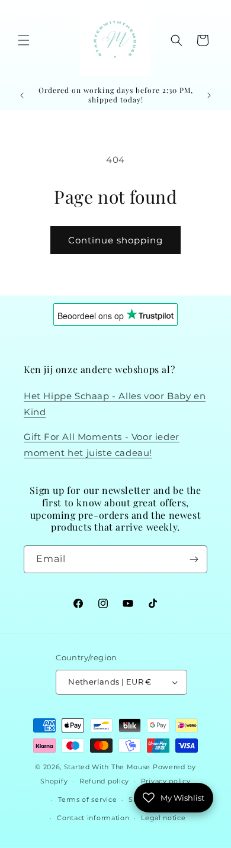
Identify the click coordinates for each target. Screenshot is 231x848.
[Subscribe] (194, 559)
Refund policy (104, 781)
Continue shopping (115, 240)
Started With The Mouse (107, 767)
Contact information (93, 818)
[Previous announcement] (22, 95)
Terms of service (87, 799)
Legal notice (163, 818)
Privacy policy (166, 781)
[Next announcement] (209, 95)
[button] (24, 40)
